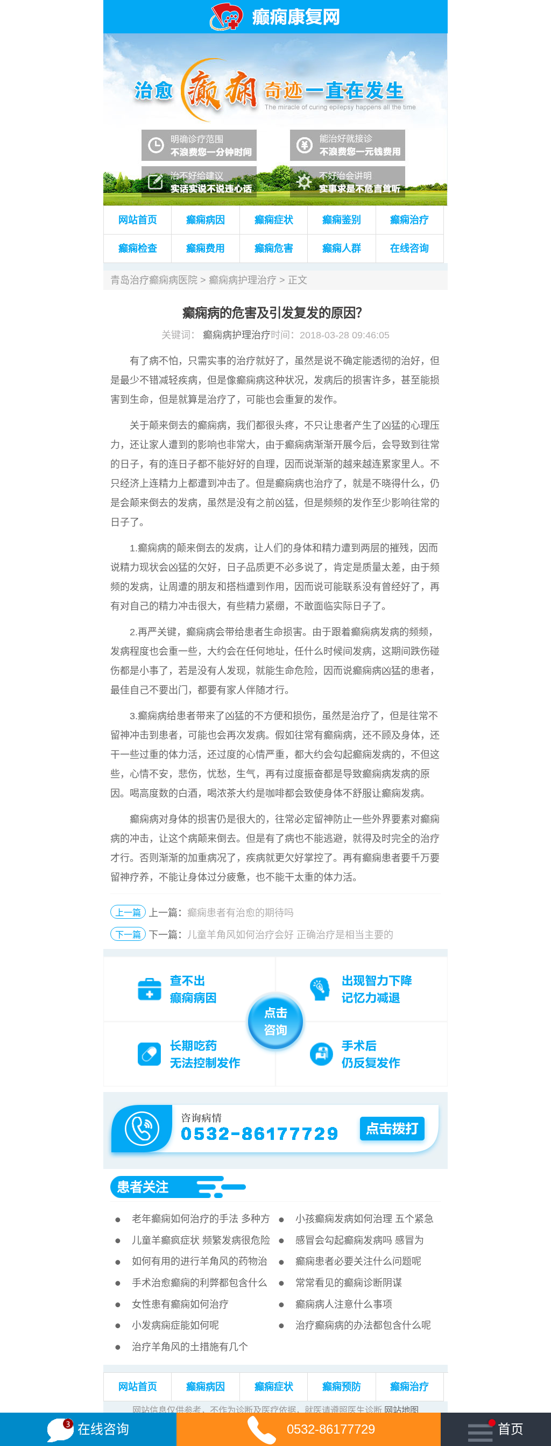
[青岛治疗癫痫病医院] (275, 38)
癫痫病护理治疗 (243, 280)
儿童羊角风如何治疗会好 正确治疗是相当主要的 (290, 935)
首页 (511, 1429)
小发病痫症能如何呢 (175, 1325)
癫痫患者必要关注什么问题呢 (358, 1261)
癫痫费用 (205, 248)
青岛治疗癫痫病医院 (153, 280)
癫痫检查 (137, 248)
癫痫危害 (274, 248)
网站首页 (137, 220)
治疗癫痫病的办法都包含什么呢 (363, 1325)
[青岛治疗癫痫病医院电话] (275, 1107)
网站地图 (401, 1410)
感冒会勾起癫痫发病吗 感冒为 (359, 1240)
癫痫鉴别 (341, 220)
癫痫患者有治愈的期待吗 (240, 913)
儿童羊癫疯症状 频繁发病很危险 (201, 1240)
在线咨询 (409, 248)
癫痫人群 (341, 248)
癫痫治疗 (409, 220)
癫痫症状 (274, 220)
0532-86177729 (331, 1429)
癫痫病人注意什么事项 (343, 1304)
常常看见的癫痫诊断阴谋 (348, 1283)
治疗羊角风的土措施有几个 (190, 1347)
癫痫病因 (205, 220)
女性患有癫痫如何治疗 (180, 1304)
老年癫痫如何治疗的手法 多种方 (201, 1219)
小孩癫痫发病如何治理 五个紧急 (364, 1219)
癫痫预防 (341, 1386)
